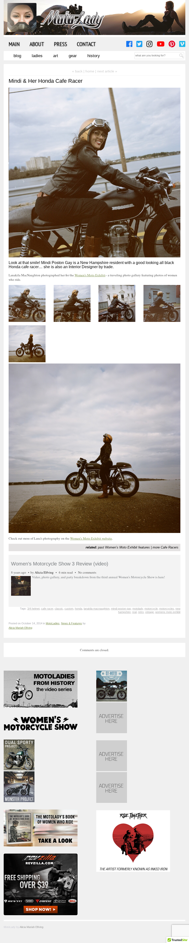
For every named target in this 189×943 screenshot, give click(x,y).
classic (59, 608)
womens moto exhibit (167, 612)
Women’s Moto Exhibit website (91, 538)
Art (55, 55)
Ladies (37, 55)
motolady (137, 608)
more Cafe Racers (165, 547)
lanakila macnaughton (97, 608)
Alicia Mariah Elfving (20, 627)
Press (60, 44)
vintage (149, 612)
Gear (73, 55)
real (134, 612)
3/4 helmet (33, 608)
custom (68, 608)
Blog (17, 55)
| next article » (106, 71)
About (37, 44)
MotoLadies (53, 623)
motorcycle (151, 608)
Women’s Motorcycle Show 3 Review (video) (59, 563)
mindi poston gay (121, 608)
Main (14, 44)
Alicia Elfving (44, 572)
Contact (86, 44)
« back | (78, 71)
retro (141, 612)
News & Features (71, 623)
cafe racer (47, 608)
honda (78, 608)
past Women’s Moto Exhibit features (124, 547)
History (93, 55)
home (89, 71)
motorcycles (166, 608)
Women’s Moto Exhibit (90, 275)
